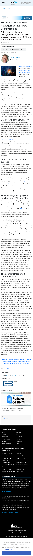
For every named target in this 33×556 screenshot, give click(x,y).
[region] (16, 547)
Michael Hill (7, 418)
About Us (4, 456)
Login (7, 375)
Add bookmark (6, 42)
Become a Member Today (22, 466)
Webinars (19, 439)
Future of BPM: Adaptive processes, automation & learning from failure (12, 409)
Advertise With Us (7, 453)
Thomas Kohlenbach (15, 57)
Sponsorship (20, 469)
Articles (18, 432)
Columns (19, 437)
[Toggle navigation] (3, 3)
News (3, 432)
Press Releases (6, 443)
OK (16, 552)
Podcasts (19, 434)
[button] (16, 8)
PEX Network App (21, 462)
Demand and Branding (8, 471)
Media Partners (6, 469)
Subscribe (14, 375)
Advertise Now (6, 491)
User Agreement (21, 458)
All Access (19, 471)
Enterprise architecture (25, 66)
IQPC (19, 533)
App (17, 443)
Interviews (5, 437)
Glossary (19, 441)
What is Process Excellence (6, 459)
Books (4, 441)
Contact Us (19, 456)
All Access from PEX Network (8, 466)
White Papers (6, 439)
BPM (21, 209)
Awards (18, 453)
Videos (4, 434)
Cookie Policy (6, 462)
